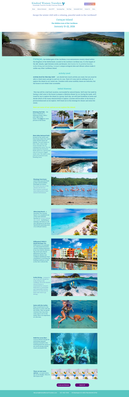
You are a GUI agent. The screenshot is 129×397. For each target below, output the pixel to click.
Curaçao (61, 19)
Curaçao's (56, 66)
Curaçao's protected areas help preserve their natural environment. (40, 191)
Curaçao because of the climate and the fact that (41, 187)
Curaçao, (38, 59)
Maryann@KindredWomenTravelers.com (45, 392)
